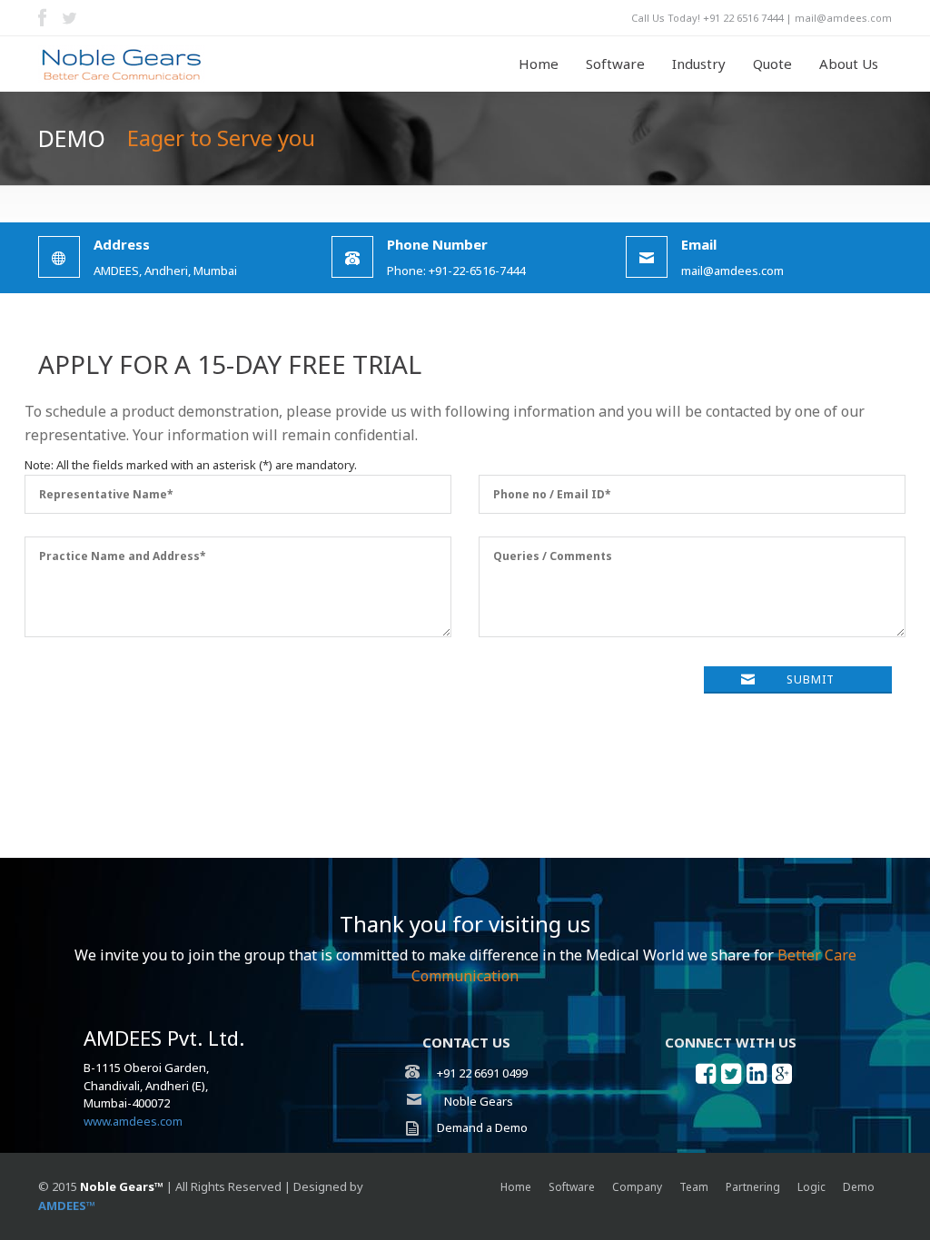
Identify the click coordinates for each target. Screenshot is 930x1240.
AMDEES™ (66, 1205)
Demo (859, 1187)
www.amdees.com (133, 1121)
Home (539, 63)
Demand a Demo (481, 1127)
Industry (699, 63)
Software (615, 63)
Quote (772, 63)
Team (693, 1187)
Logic (811, 1187)
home (515, 1187)
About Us (848, 63)
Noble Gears (481, 1101)
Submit (811, 679)
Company (637, 1187)
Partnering (753, 1187)
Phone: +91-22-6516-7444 (456, 269)
